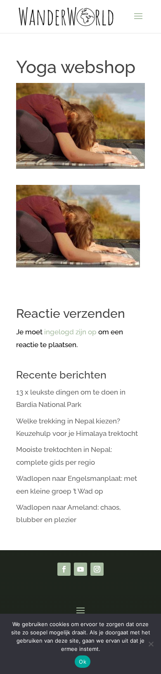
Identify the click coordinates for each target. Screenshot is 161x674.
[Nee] (151, 644)
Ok (82, 661)
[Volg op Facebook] (64, 569)
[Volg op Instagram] (97, 569)
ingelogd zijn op (70, 332)
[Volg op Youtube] (80, 569)
